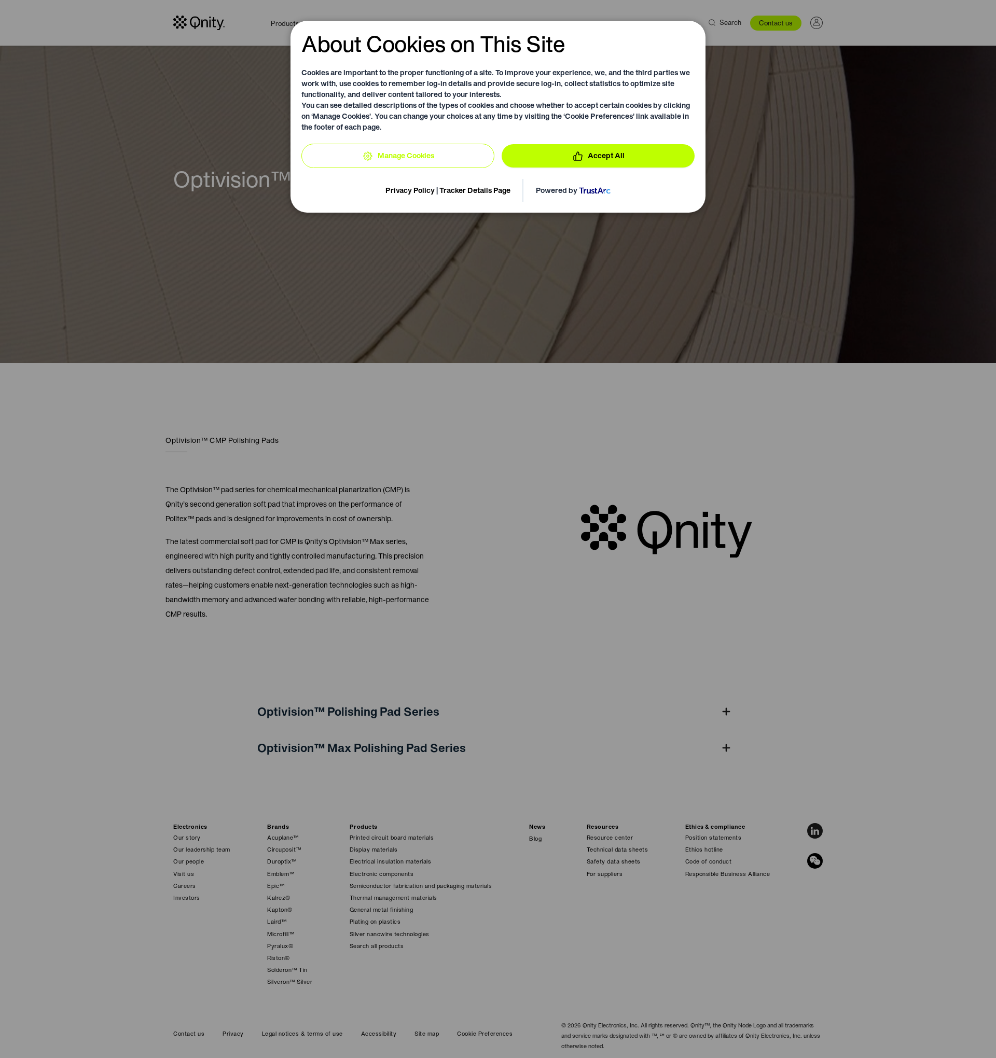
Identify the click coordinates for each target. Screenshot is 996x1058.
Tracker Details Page (474, 190)
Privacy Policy (410, 190)
